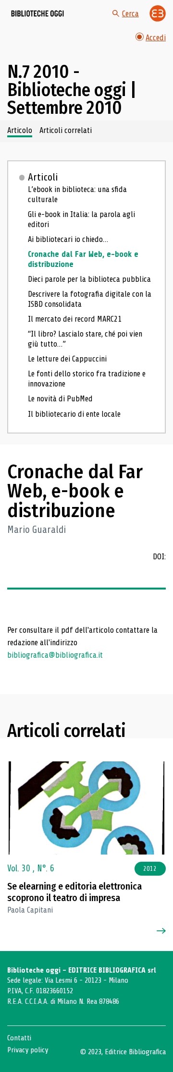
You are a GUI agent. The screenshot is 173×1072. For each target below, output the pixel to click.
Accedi (156, 37)
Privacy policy (27, 1050)
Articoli (43, 177)
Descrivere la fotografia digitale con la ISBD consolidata (89, 299)
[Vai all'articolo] (86, 808)
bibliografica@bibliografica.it (55, 655)
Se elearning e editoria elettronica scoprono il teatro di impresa (74, 892)
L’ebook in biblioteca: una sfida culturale (77, 194)
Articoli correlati (65, 130)
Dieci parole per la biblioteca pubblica (89, 279)
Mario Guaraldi (36, 529)
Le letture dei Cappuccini (67, 358)
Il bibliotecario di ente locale (74, 414)
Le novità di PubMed (60, 398)
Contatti (19, 1038)
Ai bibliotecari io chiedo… (68, 239)
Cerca (130, 13)
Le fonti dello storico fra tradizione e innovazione (87, 378)
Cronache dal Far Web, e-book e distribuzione (83, 259)
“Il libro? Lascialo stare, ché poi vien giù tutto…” (85, 339)
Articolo (19, 130)
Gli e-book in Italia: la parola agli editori (81, 219)
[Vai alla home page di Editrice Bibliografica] (157, 13)
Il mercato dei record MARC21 (75, 319)
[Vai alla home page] (37, 13)
